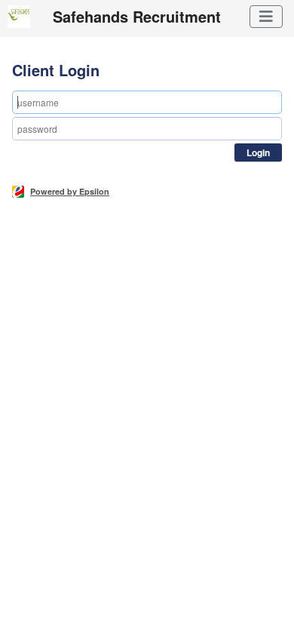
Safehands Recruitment (137, 16)
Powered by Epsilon (69, 191)
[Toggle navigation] (266, 16)
